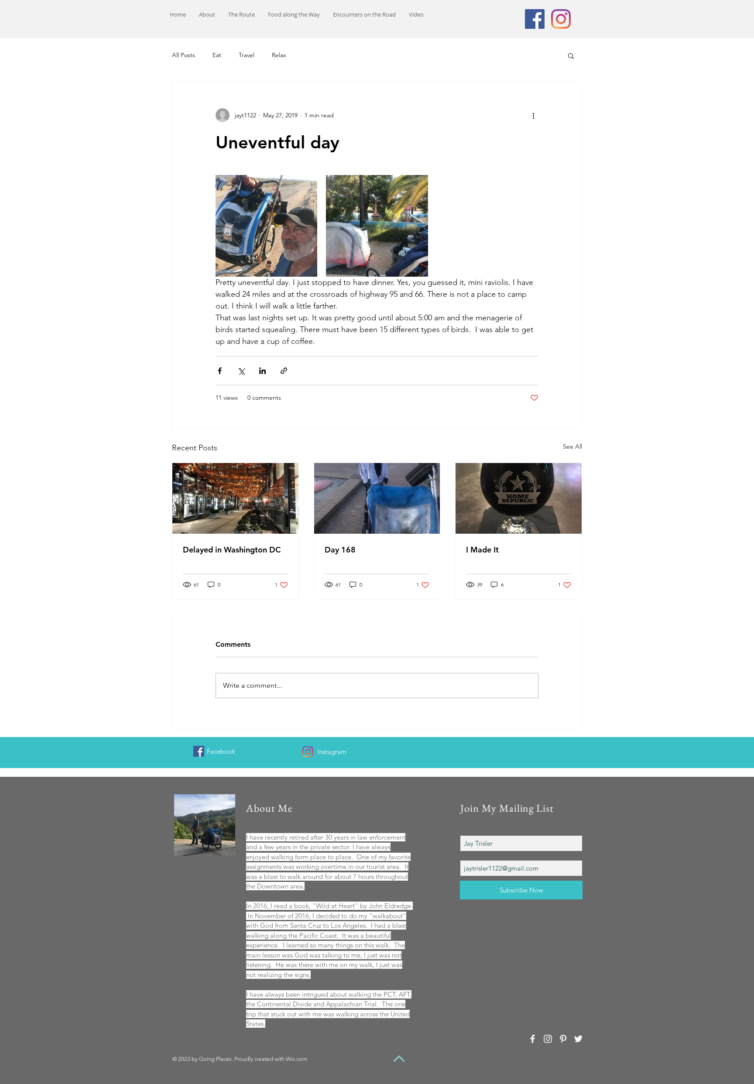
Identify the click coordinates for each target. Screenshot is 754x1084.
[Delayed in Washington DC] (235, 498)
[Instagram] (561, 19)
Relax (279, 55)
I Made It (482, 550)
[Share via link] (284, 371)
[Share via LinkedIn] (262, 371)
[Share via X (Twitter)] (241, 371)
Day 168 (340, 550)
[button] (571, 55)
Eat (216, 55)
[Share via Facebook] (220, 371)
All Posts (183, 55)
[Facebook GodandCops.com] (198, 751)
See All (572, 446)
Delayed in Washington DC (232, 550)
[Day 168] (377, 498)
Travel (246, 55)
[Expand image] (266, 226)
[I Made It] (519, 498)
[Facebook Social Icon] (535, 19)
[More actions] (533, 115)
